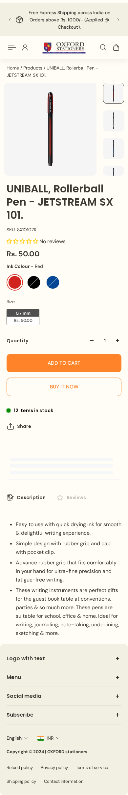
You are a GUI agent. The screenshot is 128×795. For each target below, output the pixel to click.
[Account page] (25, 47)
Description (31, 497)
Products (33, 68)
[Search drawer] (103, 47)
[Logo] (64, 47)
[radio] (15, 282)
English (14, 738)
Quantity (17, 340)
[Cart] (116, 47)
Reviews (76, 497)
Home (13, 68)
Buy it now (64, 386)
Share (24, 426)
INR (50, 738)
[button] (23, 241)
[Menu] (11, 47)
